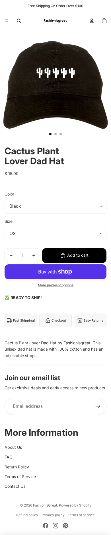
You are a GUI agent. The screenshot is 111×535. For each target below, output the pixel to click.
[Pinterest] (65, 525)
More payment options (55, 285)
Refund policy (27, 515)
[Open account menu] (91, 21)
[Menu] (6, 20)
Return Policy (17, 466)
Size (9, 221)
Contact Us (15, 486)
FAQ (9, 456)
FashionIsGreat (45, 505)
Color (9, 194)
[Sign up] (98, 406)
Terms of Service (20, 476)
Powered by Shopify (75, 505)
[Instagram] (55, 525)
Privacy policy (53, 515)
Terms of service (81, 515)
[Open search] (19, 21)
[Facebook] (45, 525)
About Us (13, 447)
